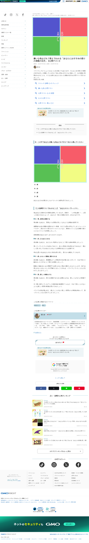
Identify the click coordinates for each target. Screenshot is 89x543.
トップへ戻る (59, 378)
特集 (2, 44)
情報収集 (55, 538)
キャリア (3, 82)
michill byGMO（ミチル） (39, 13)
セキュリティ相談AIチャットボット (58, 500)
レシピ (3, 59)
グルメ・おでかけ (6, 70)
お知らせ (3, 21)
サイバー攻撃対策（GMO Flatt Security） (47, 502)
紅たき (38, 67)
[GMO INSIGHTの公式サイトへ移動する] (8, 493)
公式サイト (38, 332)
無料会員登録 (5, 25)
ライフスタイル (5, 63)
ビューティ (4, 55)
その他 (80, 538)
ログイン (3, 28)
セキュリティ (34, 538)
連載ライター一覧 (6, 32)
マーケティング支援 (42, 538)
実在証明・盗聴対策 (5, 502)
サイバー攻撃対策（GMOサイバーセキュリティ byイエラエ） (24, 502)
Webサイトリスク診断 (45, 500)
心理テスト (37, 305)
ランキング (4, 40)
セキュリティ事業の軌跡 (70, 502)
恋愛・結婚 (4, 74)
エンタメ (3, 67)
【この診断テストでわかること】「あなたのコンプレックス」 (55, 132)
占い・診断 (4, 78)
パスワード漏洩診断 (34, 500)
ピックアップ (5, 86)
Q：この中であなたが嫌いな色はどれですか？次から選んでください (57, 129)
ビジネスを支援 (27, 538)
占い (44, 305)
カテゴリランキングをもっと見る (60, 451)
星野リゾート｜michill (7, 47)
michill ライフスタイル (82, 425)
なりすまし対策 (60, 502)
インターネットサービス (5, 538)
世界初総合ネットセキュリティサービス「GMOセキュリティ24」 (15, 500)
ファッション (5, 51)
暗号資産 (66, 538)
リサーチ (50, 538)
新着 (2, 36)
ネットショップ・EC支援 (17, 538)
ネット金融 (61, 538)
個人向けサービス (73, 538)
